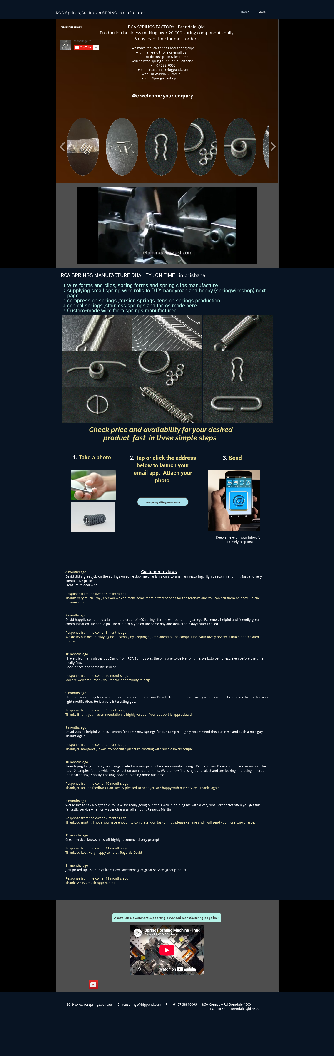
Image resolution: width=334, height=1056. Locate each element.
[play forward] (273, 146)
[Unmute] (90, 258)
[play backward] (62, 146)
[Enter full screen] (251, 258)
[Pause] (83, 258)
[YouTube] (93, 984)
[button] (83, 147)
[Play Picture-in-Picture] (243, 258)
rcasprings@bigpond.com (168, 69)
